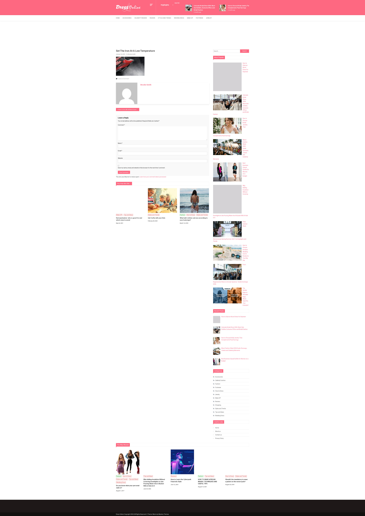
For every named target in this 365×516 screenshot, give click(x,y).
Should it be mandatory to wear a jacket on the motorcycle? (236, 480)
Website (120, 158)
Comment (121, 125)
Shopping (218, 405)
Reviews (217, 401)
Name (120, 143)
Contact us (218, 435)
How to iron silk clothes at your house (128, 109)
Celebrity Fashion (140, 18)
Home (118, 18)
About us (218, 431)
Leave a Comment (123, 78)
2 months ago (190, 12)
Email (120, 151)
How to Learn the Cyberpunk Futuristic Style (181, 480)
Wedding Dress (179, 18)
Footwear (199, 18)
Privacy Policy (219, 438)
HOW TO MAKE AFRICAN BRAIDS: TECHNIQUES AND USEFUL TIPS (207, 482)
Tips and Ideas (128, 215)
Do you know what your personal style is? (127, 487)
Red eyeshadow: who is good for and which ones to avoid (129, 219)
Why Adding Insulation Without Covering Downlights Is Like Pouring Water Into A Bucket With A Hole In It (154, 483)
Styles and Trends (164, 18)
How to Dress (191, 215)
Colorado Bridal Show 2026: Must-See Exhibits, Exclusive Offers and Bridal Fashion (197, 8)
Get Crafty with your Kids (156, 218)
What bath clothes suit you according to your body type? (194, 219)
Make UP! (190, 18)
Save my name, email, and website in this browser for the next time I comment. (141, 168)
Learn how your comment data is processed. (153, 177)
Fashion (152, 18)
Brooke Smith (131, 54)
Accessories (127, 18)
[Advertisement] (182, 35)
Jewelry (209, 18)
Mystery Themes (164, 514)
